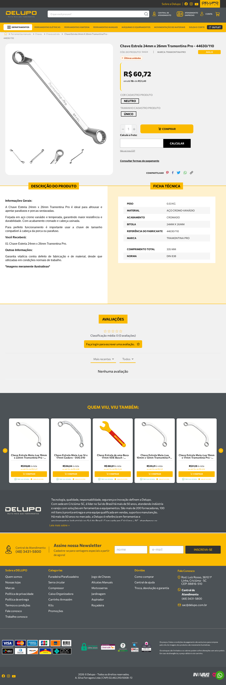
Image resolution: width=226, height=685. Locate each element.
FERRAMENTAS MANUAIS (21, 34)
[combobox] (98, 14)
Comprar (30, 474)
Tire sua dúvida (23, 479)
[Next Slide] (221, 450)
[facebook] (173, 173)
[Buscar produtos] (146, 14)
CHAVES (38, 34)
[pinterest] (167, 173)
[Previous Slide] (5, 450)
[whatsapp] (185, 173)
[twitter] (178, 173)
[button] (130, 101)
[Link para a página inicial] (5, 34)
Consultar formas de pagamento (139, 160)
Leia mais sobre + (59, 525)
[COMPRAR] (166, 128)
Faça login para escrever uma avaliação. (110, 344)
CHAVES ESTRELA (53, 34)
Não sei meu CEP (127, 151)
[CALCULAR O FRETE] (177, 143)
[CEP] (141, 140)
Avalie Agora (38, 479)
